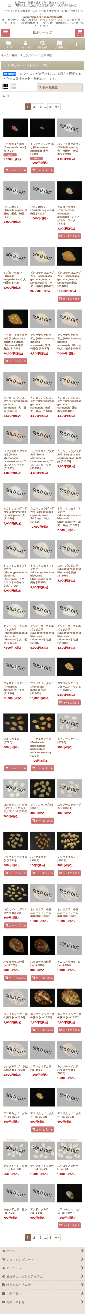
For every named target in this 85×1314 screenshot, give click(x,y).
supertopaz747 (33, 16)
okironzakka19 (52, 16)
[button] (5, 33)
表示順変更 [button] (50, 87)
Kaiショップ (42, 32)
